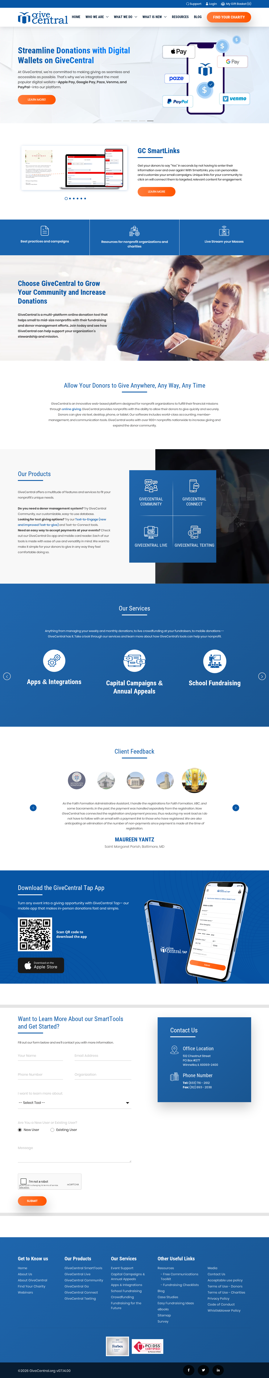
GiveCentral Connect (81, 1292)
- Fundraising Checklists (180, 1285)
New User (31, 1129)
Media (212, 1268)
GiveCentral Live (77, 1274)
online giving (71, 409)
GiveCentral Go (77, 1286)
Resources (180, 17)
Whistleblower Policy (224, 1310)
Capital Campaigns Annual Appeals (128, 1276)
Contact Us (216, 1274)
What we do (123, 17)
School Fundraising (126, 1291)
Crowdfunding (122, 1297)
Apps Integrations (126, 1285)
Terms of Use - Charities (226, 1292)
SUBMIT (32, 1201)
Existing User (66, 1129)
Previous (33, 811)
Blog (198, 17)
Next (236, 811)
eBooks (163, 1309)
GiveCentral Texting (80, 1298)
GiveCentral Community (84, 1280)
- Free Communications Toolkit (179, 1276)
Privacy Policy (218, 1298)
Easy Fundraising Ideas (176, 1303)
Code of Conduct (221, 1304)
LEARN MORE (156, 192)
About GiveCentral (32, 1280)
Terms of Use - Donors (225, 1286)
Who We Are (95, 17)
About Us (25, 1274)
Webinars (25, 1292)
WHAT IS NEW (152, 17)
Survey (163, 1321)
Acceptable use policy (225, 1280)
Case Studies (168, 1297)
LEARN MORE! (37, 99)
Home (76, 17)
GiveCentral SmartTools (83, 1268)
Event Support (122, 1268)
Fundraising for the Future (126, 1305)
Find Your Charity (229, 17)
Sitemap (164, 1315)
